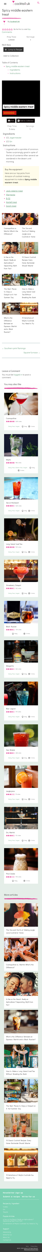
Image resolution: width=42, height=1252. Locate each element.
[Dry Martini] (21, 825)
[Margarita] (21, 659)
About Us (6, 1237)
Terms (27, 1246)
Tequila (5, 1212)
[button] (3, 29)
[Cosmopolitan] (21, 411)
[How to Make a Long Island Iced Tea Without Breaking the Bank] (29, 287)
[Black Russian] (21, 618)
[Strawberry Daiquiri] (21, 578)
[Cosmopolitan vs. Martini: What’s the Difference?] (11, 225)
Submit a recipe (11, 1196)
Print (12, 121)
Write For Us (7, 1235)
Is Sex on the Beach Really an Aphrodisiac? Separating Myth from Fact (18, 1220)
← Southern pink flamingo (14, 348)
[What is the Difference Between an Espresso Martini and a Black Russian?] (11, 319)
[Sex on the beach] (21, 496)
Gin (10, 141)
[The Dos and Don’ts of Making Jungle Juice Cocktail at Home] (29, 226)
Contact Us (7, 1240)
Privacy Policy (34, 1246)
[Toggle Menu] (5, 4)
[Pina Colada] (21, 866)
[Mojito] (21, 453)
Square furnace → (32, 352)
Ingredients (15, 70)
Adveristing (7, 1232)
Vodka (5, 1207)
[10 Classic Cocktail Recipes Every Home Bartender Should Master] (29, 255)
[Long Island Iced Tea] (21, 537)
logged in (18, 374)
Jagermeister (15, 137)
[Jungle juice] (21, 784)
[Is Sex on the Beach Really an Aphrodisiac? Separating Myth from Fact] (11, 257)
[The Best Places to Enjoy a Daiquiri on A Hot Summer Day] (11, 287)
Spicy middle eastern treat (18, 66)
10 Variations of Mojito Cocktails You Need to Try (20, 1224)
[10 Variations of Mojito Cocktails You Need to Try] (29, 315)
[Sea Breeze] (21, 743)
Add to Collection (11, 56)
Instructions (15, 73)
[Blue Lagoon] (21, 701)
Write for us (28, 1196)
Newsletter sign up (13, 1192)
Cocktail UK (15, 21)
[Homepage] (21, 2)
